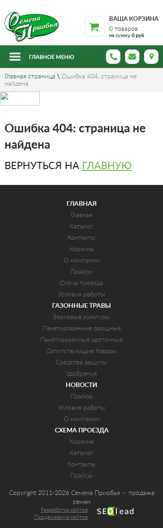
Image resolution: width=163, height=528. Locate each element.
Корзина (82, 249)
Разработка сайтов (64, 510)
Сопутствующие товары (81, 351)
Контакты (81, 238)
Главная (82, 204)
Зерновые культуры (81, 317)
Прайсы (81, 272)
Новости (81, 385)
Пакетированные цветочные (81, 340)
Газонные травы (81, 306)
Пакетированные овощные (82, 328)
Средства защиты (81, 362)
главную (107, 166)
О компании (82, 260)
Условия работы (81, 294)
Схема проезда (81, 283)
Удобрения (81, 374)
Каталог (81, 226)
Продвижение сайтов (61, 517)
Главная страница (30, 76)
